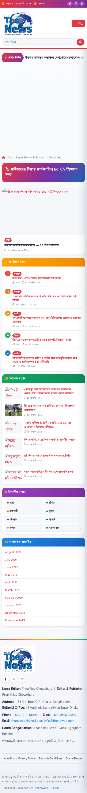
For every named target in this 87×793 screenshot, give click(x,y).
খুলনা (51, 511)
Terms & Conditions (50, 758)
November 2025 (15, 620)
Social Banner (74, 758)
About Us (9, 758)
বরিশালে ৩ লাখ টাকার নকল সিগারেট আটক (36, 278)
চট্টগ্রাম (52, 502)
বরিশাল (13, 519)
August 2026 (12, 552)
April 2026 (11, 582)
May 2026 (11, 575)
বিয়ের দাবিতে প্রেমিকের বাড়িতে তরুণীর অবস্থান (50, 439)
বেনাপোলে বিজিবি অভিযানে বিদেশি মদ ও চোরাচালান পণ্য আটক (44, 298)
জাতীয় (17, 313)
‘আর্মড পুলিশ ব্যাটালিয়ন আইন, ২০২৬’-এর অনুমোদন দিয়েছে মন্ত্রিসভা (47, 425)
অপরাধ (17, 273)
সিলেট (52, 519)
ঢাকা (12, 502)
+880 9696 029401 (65, 715)
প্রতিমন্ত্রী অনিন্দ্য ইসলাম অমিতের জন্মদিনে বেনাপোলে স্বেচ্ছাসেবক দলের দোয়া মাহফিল (48, 391)
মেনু (80, 23)
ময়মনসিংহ (54, 527)
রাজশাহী (14, 511)
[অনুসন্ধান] (80, 42)
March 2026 (12, 590)
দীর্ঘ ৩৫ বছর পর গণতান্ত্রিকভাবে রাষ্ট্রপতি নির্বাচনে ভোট (42, 340)
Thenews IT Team (46, 788)
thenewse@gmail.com (27, 721)
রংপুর (12, 527)
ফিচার (16, 335)
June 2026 (11, 567)
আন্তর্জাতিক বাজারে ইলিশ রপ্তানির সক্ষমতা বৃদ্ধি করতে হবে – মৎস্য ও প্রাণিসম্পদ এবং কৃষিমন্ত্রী (45, 360)
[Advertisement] (43, 107)
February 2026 (14, 597)
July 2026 (11, 559)
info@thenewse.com (59, 721)
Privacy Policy (26, 758)
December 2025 (15, 613)
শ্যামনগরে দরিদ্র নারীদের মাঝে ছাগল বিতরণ (48, 471)
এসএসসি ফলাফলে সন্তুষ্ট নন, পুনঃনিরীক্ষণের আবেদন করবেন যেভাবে (46, 320)
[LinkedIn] (82, 4)
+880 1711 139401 (26, 715)
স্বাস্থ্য (8, 240)
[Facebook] (70, 4)
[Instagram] (76, 4)
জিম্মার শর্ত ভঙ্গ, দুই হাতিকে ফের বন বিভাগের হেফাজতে (49, 408)
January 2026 (13, 605)
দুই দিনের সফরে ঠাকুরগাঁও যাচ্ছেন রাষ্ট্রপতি (47, 455)
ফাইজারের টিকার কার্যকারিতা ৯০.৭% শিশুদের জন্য (31, 245)
